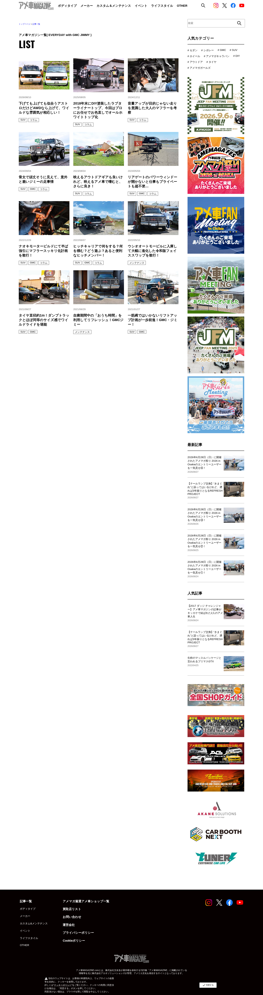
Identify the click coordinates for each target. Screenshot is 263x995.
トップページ (24, 24)
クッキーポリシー (63, 985)
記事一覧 (36, 24)
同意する (208, 985)
